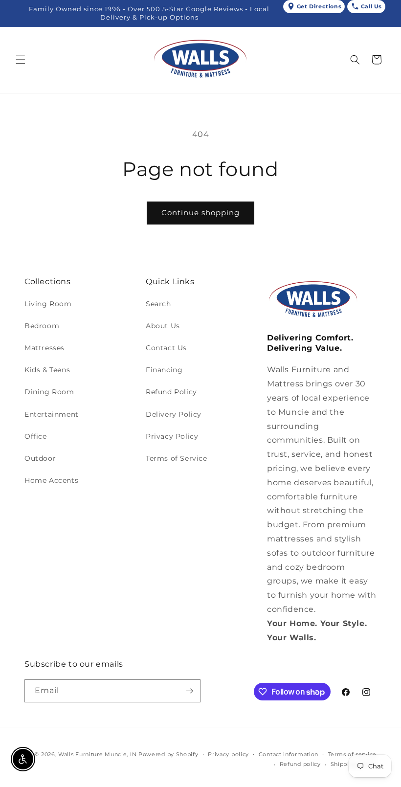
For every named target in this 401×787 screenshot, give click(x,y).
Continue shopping (200, 212)
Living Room (48, 303)
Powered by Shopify (168, 754)
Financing (164, 369)
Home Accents (51, 480)
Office (35, 436)
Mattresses (44, 347)
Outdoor (40, 458)
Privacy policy (228, 754)
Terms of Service (176, 458)
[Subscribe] (189, 690)
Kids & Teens (47, 369)
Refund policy (300, 764)
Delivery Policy (173, 414)
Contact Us (166, 347)
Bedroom (41, 325)
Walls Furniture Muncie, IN (97, 754)
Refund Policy (171, 391)
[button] (20, 59)
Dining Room (49, 391)
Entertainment (51, 414)
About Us (163, 325)
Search (158, 303)
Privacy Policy (172, 436)
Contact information (288, 754)
